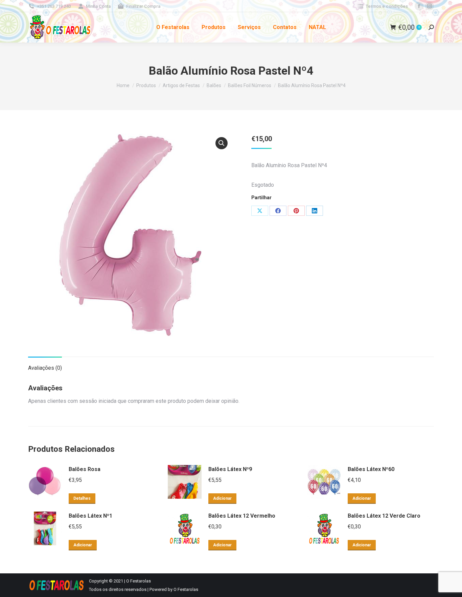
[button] (221, 143)
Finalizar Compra (143, 6)
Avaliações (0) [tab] (45, 368)
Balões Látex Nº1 (90, 516)
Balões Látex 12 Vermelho (241, 516)
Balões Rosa (84, 469)
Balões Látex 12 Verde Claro (384, 516)
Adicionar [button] (222, 498)
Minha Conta (98, 6)
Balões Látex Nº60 (371, 469)
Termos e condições (387, 6)
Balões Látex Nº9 (230, 469)
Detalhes (82, 498)
